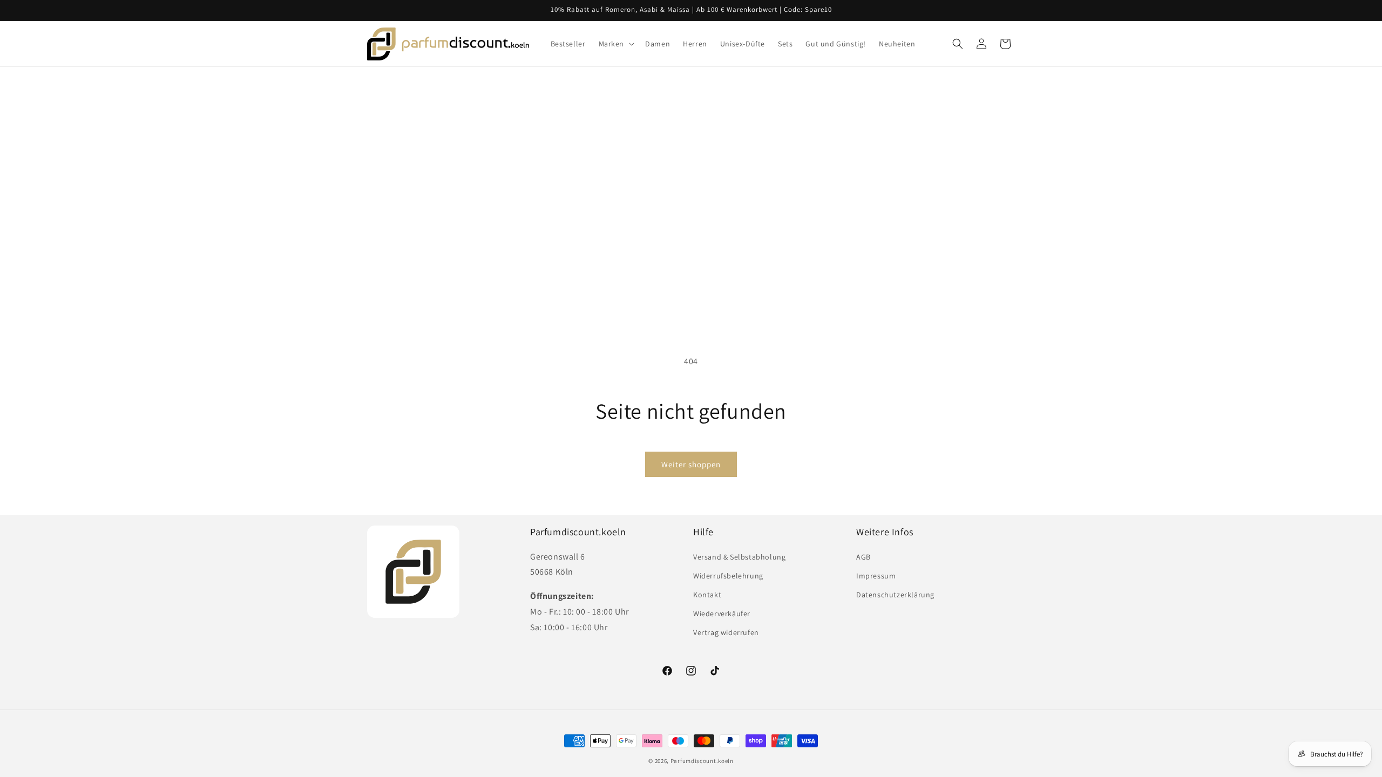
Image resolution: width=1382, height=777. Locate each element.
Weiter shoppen (691, 464)
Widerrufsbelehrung (728, 576)
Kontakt (707, 594)
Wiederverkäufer (721, 613)
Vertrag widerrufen (726, 632)
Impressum (876, 576)
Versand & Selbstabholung (739, 557)
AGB (863, 557)
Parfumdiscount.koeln (702, 761)
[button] (615, 43)
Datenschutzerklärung (895, 594)
